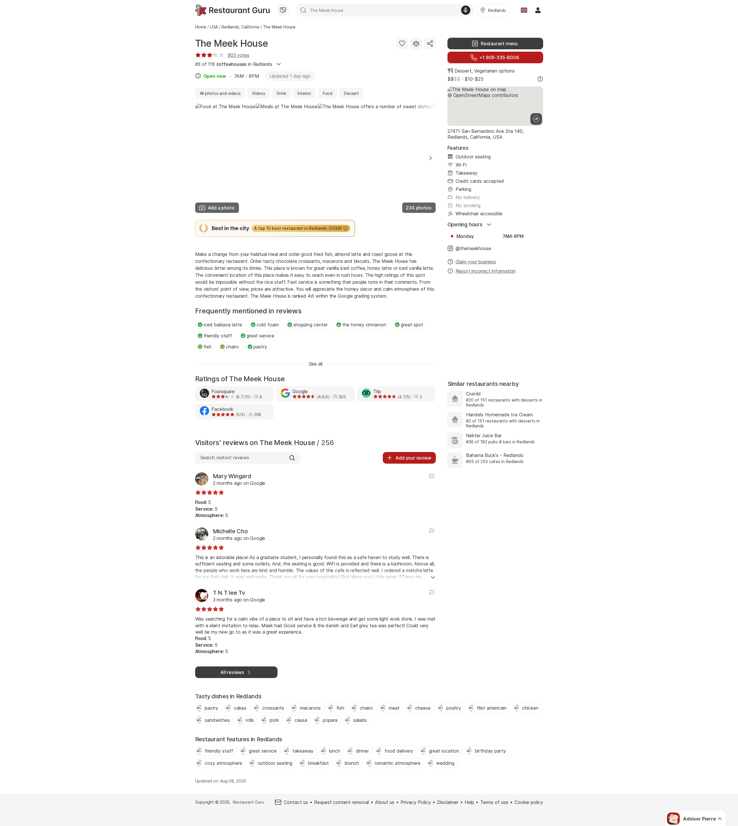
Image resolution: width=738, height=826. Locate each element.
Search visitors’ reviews (224, 457)
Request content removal (341, 802)
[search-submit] (303, 10)
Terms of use (494, 802)
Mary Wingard (232, 476)
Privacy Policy (415, 802)
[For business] (283, 10)
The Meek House (231, 43)
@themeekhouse (473, 248)
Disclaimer (447, 802)
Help (469, 802)
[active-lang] (524, 10)
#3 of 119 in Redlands (234, 64)
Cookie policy (528, 802)
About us (384, 802)
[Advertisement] (495, 324)
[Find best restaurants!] (232, 10)
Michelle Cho (230, 531)
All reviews (232, 672)
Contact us (296, 802)
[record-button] (465, 10)
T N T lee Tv (229, 592)
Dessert (463, 71)
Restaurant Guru (248, 802)
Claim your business (476, 262)
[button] (431, 158)
